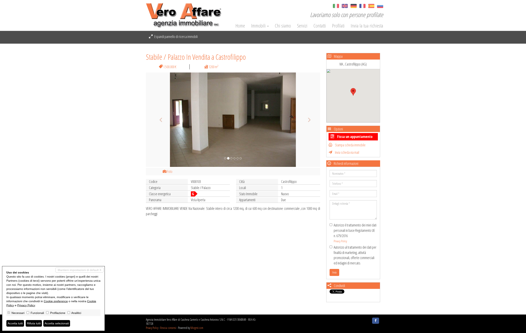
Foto (169, 171)
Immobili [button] (259, 26)
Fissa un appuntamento (354, 136)
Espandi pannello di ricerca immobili (176, 36)
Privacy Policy (340, 241)
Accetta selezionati (57, 323)
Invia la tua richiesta (367, 26)
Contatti (320, 26)
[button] (159, 119)
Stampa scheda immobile (350, 144)
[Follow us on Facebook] (375, 321)
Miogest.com (196, 328)
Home (240, 26)
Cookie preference (56, 301)
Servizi (302, 26)
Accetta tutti (15, 323)
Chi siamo (283, 26)
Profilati (338, 26)
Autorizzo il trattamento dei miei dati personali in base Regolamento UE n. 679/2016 (355, 233)
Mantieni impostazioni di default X (79, 270)
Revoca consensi (168, 328)
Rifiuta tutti (34, 323)
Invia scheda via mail (346, 152)
